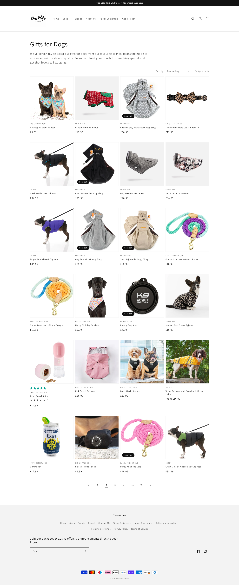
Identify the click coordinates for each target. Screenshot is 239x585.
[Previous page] (88, 485)
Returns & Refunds (101, 528)
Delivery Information (166, 523)
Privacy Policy (121, 528)
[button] (193, 18)
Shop (72, 523)
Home (63, 523)
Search (91, 523)
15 (141, 485)
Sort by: (160, 71)
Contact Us (104, 523)
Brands (81, 523)
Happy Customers (143, 523)
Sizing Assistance (122, 523)
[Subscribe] (85, 551)
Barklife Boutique (122, 579)
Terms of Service (139, 528)
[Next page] (150, 485)
